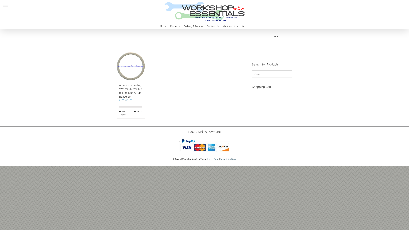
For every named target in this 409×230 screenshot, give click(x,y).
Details (139, 111)
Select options (124, 112)
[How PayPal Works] (204, 138)
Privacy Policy (213, 159)
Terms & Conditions (228, 159)
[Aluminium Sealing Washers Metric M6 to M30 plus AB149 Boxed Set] (131, 66)
